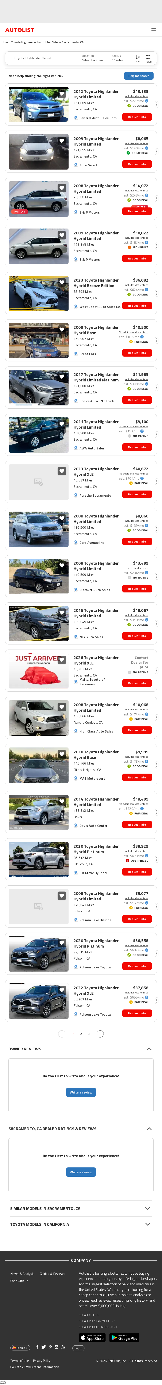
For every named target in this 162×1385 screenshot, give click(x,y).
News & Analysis (22, 1273)
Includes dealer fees (136, 96)
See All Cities (89, 1315)
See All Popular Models (97, 1321)
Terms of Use (19, 1360)
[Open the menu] (153, 30)
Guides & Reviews (52, 1273)
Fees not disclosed (137, 568)
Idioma (21, 1348)
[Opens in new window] (92, 1337)
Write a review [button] (81, 1092)
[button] (138, 58)
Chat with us (19, 1280)
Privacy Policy (41, 1360)
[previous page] (61, 1033)
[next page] (100, 1033)
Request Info (137, 117)
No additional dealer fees (133, 332)
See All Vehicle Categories (98, 1327)
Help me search (138, 76)
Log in (78, 1348)
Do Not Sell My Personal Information (34, 1367)
